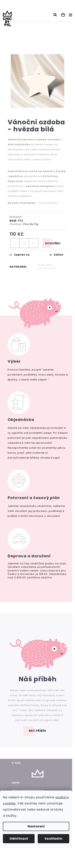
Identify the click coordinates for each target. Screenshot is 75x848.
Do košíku (52, 243)
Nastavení (36, 826)
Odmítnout (18, 838)
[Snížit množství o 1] (15, 243)
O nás (16, 763)
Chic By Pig (30, 224)
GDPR (16, 783)
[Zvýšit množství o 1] (33, 243)
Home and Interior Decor (47, 266)
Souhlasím (53, 838)
